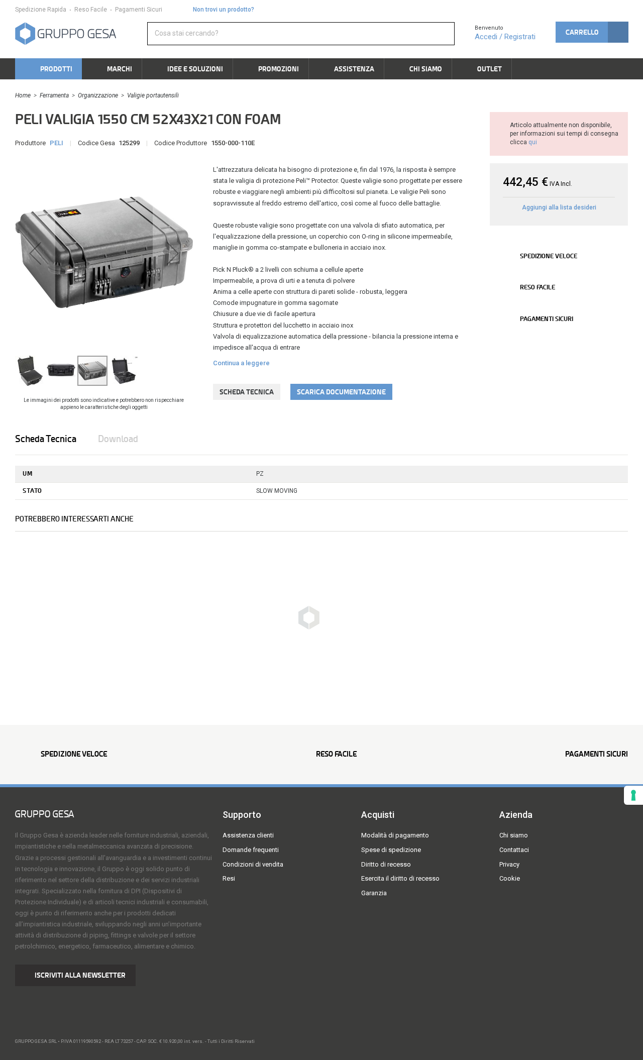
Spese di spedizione (391, 850)
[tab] (55, 439)
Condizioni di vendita (253, 864)
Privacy (509, 864)
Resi (229, 878)
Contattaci (514, 850)
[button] (592, 32)
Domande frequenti (251, 850)
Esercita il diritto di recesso (400, 878)
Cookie (509, 878)
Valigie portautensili (153, 95)
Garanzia (374, 893)
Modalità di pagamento (395, 835)
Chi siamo (513, 835)
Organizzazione (98, 95)
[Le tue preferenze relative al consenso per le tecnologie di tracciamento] (633, 795)
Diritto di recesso (386, 864)
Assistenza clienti (248, 835)
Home (23, 95)
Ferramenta (54, 95)
